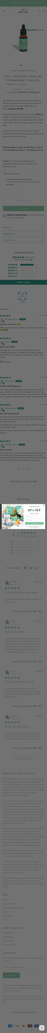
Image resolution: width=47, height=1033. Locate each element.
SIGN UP (34, 523)
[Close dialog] (44, 505)
